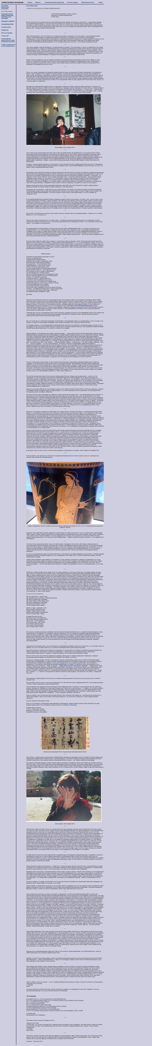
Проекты (38, 2)
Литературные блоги (87, 2)
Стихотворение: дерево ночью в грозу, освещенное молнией (8, 40)
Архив (100, 2)
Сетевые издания (72, 2)
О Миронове (5, 30)
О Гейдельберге (6, 27)
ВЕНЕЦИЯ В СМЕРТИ (7, 21)
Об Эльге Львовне (6, 33)
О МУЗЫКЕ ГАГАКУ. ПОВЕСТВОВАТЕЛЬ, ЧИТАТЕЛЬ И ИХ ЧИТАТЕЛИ (7, 16)
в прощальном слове (74, 228)
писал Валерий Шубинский (83, 305)
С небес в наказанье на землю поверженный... (8, 45)
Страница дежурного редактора (54, 2)
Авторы (29, 2)
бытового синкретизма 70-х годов (63, 664)
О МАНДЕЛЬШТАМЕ (7, 24)
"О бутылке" (5, 36)
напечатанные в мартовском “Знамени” (75, 666)
